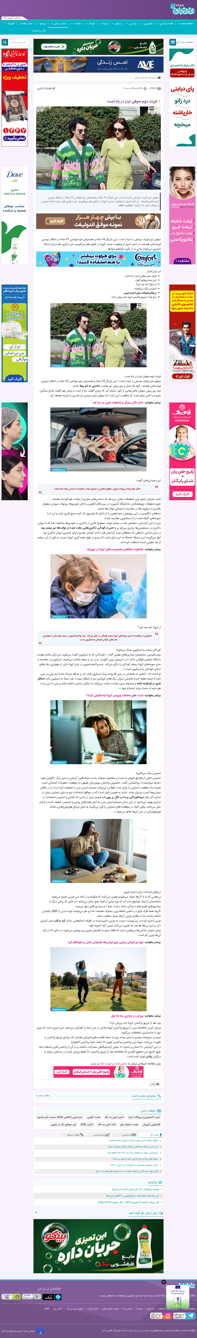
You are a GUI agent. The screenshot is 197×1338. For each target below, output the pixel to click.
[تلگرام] (183, 1319)
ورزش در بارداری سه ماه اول (127, 1016)
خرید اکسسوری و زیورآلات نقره (144, 1117)
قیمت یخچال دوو (129, 1124)
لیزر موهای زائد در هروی (63, 1124)
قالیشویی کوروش (151, 1124)
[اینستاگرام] (161, 1319)
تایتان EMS (87, 1124)
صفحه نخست (185, 23)
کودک (91, 23)
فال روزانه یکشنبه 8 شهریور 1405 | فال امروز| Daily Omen (128, 1202)
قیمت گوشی (93, 1117)
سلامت (77, 23)
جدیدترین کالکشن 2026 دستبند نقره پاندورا (60, 1117)
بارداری (132, 23)
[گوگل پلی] (31, 1297)
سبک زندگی (59, 23)
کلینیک (11, 23)
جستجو (150, 1309)
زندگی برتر (58, 1309)
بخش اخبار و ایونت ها (114, 1063)
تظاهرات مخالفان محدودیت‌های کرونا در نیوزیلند (115, 549)
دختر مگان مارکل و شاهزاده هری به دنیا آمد (118, 402)
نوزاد (104, 23)
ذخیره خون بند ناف (114, 1117)
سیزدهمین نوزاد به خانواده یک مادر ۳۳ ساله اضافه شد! (132, 1153)
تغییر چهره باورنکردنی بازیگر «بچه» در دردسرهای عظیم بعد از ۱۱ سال (127, 1171)
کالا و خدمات (39, 31)
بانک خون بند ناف (107, 1124)
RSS (47, 1309)
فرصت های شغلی (110, 1309)
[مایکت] (52, 1297)
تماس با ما (127, 1309)
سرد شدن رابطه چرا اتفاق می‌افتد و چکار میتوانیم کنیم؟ (133, 1147)
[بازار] (11, 1297)
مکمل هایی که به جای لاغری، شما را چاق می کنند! (135, 1159)
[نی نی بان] (182, 9)
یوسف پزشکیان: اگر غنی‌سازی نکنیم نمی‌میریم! (135, 1189)
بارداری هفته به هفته (168, 1309)
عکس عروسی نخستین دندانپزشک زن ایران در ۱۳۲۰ (134, 1165)
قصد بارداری (166, 23)
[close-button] (163, 1282)
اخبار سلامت (26, 23)
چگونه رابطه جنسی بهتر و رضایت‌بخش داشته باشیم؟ (133, 1140)
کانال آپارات (92, 1309)
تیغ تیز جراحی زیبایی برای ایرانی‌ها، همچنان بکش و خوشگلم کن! (105, 942)
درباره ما (139, 1309)
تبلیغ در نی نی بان (75, 1309)
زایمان (118, 23)
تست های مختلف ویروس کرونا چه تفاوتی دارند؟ (114, 695)
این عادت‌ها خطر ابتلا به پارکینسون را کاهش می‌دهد (132, 1196)
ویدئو (43, 23)
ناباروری (148, 23)
